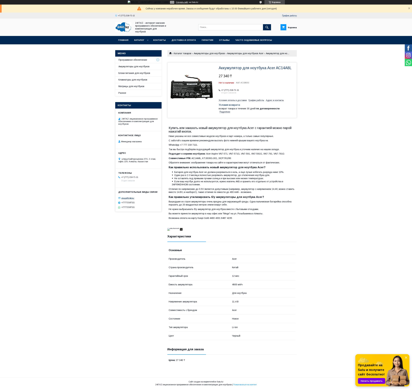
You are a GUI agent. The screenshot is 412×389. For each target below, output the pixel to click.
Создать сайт (182, 2)
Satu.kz (220, 382)
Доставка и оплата (184, 40)
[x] (181, 230)
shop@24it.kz (127, 198)
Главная (123, 40)
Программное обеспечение (132, 60)
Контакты (159, 40)
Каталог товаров (182, 53)
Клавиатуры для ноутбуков (132, 79)
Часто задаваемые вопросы (253, 40)
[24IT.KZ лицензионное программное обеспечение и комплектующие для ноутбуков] (123, 31)
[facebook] (173, 228)
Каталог (139, 40)
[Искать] (267, 27)
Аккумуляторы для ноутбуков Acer (245, 53)
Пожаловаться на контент (245, 385)
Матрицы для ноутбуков (131, 86)
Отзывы (224, 40)
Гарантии (207, 40)
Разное (122, 93)
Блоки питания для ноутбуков (134, 73)
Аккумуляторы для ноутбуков (209, 53)
